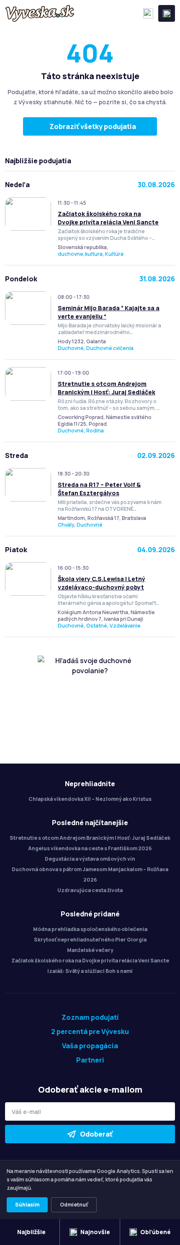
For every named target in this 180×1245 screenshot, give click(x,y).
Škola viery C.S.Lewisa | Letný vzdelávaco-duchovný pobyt (101, 583)
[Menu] (166, 13)
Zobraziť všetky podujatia (92, 126)
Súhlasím (27, 1204)
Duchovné (71, 348)
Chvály (66, 524)
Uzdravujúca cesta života (90, 890)
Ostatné (96, 625)
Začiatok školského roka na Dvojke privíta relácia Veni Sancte (108, 218)
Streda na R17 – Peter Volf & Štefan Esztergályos (99, 489)
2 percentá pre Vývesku (90, 1031)
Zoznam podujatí (90, 1017)
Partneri (90, 1060)
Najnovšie (95, 1232)
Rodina (95, 430)
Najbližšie (31, 1232)
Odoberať (96, 1134)
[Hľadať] (148, 13)
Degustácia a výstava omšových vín (90, 858)
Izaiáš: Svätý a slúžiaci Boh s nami (90, 971)
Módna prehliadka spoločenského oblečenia (90, 929)
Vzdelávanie (125, 625)
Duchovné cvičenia (110, 348)
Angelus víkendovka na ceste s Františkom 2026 (90, 848)
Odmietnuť (74, 1204)
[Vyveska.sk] (39, 13)
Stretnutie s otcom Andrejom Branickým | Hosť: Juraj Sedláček (106, 388)
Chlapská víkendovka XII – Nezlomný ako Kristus (90, 799)
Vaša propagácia (90, 1045)
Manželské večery (90, 950)
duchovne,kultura (80, 253)
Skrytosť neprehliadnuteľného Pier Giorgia (90, 939)
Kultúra (114, 253)
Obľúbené (155, 1232)
